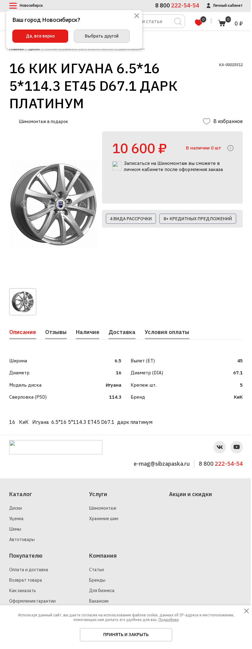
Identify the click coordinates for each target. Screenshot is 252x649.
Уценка (16, 518)
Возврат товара (25, 580)
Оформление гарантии (32, 601)
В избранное (228, 121)
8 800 (221, 464)
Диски (15, 508)
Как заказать (22, 590)
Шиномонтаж (102, 508)
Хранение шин (103, 518)
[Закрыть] (136, 16)
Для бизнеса (102, 590)
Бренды (97, 580)
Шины (15, 529)
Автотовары (22, 539)
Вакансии (98, 601)
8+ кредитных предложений (197, 218)
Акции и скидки (190, 494)
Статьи (96, 569)
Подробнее (169, 619)
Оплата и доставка (28, 569)
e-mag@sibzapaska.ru (162, 464)
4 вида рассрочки (131, 218)
